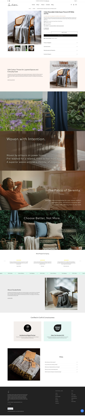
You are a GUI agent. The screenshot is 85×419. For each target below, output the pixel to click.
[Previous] (5, 261)
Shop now (47, 0)
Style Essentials (57, 396)
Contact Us (57, 403)
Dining (56, 398)
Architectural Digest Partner (27, 335)
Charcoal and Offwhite (52, 25)
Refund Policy (73, 401)
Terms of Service (74, 396)
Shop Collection (11, 79)
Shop (37, 4)
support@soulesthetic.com (18, 402)
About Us (56, 401)
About (42, 4)
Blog (52, 4)
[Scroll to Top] (83, 414)
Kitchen (56, 394)
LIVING (34, 8)
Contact (48, 4)
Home (33, 4)
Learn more (10, 298)
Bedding (56, 399)
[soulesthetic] (13, 4)
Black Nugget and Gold (60, 25)
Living (56, 393)
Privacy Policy (73, 394)
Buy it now (60, 35)
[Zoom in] (39, 13)
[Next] (80, 261)
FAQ (72, 393)
